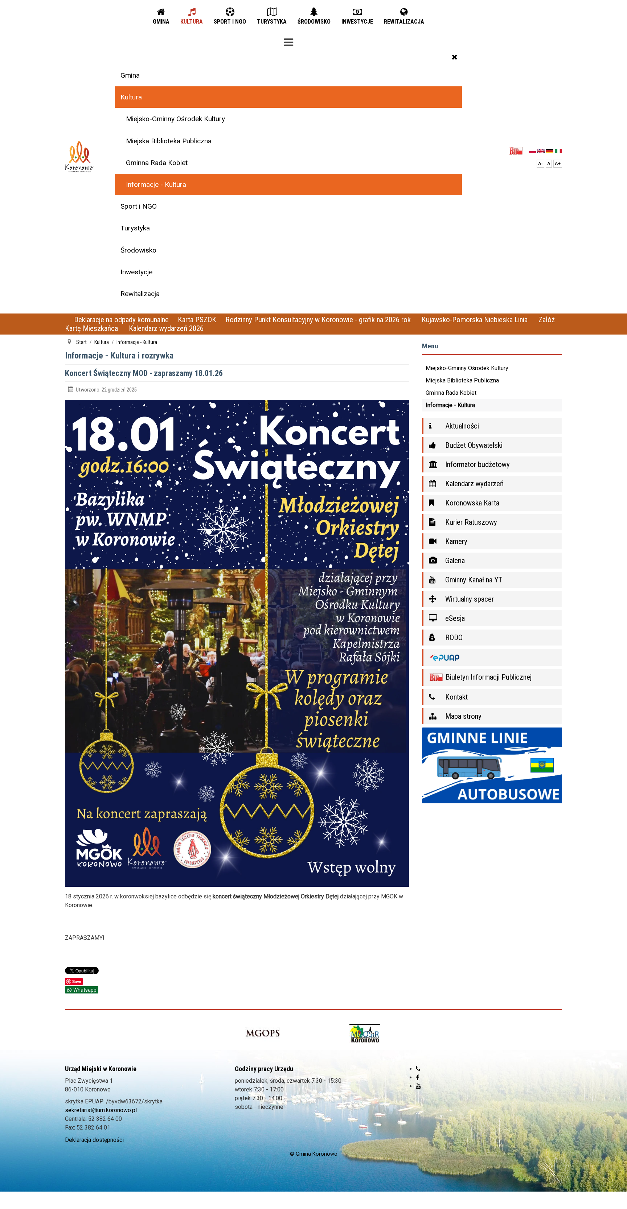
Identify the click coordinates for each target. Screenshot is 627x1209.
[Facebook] (417, 1077)
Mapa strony (462, 716)
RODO (453, 637)
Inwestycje (136, 272)
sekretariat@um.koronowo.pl (101, 1110)
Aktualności (461, 426)
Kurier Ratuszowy (470, 522)
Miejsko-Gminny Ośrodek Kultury (175, 119)
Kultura (131, 97)
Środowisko (138, 250)
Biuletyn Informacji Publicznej (488, 677)
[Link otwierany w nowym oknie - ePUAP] (492, 657)
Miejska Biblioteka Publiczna (169, 141)
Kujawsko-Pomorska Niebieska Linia (475, 319)
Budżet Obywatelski (473, 445)
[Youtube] (418, 1086)
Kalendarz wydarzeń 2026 (166, 328)
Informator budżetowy (476, 464)
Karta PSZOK (197, 319)
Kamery (455, 541)
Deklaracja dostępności (94, 1139)
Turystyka (135, 228)
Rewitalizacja (140, 294)
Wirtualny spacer (468, 599)
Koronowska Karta (471, 503)
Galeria (454, 560)
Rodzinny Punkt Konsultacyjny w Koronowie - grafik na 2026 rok (319, 319)
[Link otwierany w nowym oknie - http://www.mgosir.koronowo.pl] (364, 1033)
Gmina (130, 75)
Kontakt (455, 697)
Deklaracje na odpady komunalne (121, 319)
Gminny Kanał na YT (472, 579)
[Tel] (418, 1068)
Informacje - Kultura (156, 184)
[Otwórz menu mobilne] (288, 41)
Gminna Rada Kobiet (157, 163)
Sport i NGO (138, 206)
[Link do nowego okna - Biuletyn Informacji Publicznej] (518, 150)
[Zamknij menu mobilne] (454, 57)
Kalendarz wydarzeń (473, 483)
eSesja (454, 618)
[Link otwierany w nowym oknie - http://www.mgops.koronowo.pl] (262, 1033)
